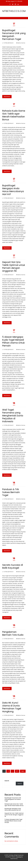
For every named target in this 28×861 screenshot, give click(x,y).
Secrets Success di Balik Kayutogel (12, 566)
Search (7, 781)
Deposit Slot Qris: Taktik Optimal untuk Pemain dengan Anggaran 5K (13, 266)
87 (17, 771)
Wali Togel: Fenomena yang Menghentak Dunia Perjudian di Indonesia (12, 415)
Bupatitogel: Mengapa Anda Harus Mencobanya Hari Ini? (13, 190)
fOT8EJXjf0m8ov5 (8, 43)
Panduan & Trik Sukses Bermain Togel (11, 492)
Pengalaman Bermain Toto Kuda (12, 633)
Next (22, 771)
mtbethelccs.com (14, 11)
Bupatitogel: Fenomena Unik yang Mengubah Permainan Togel (14, 35)
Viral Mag (18, 857)
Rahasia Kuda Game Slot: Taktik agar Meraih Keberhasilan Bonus (13, 115)
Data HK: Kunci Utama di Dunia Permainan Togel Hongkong (11, 707)
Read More (7, 96)
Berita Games (21, 43)
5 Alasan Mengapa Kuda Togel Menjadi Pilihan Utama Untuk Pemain (13, 341)
